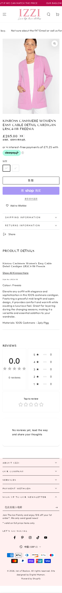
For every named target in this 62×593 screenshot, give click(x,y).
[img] (14, 369)
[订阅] (57, 507)
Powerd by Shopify (31, 578)
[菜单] (4, 14)
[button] (48, 14)
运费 (23, 140)
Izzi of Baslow (23, 571)
